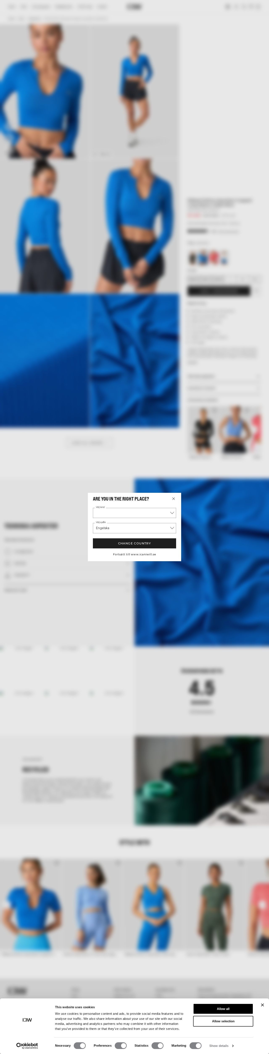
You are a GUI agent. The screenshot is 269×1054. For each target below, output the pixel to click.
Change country (134, 543)
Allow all (223, 1009)
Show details (218, 1045)
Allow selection (223, 1021)
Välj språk (101, 522)
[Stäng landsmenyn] (173, 498)
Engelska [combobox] (102, 528)
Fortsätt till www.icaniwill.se (134, 554)
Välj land (100, 507)
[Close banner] (262, 1004)
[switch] (121, 1045)
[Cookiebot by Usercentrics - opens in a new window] (27, 1046)
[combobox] (134, 513)
